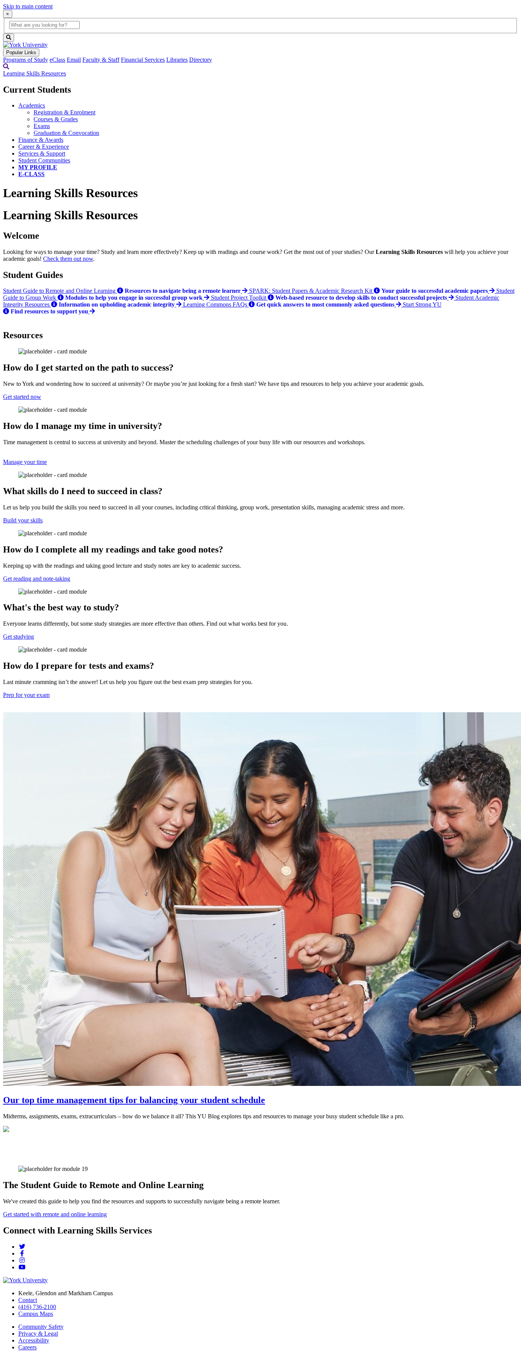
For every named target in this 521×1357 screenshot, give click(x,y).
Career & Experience (43, 146)
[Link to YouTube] (22, 1267)
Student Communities (44, 160)
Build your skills (23, 520)
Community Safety (41, 1326)
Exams (42, 126)
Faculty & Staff (100, 59)
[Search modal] (6, 66)
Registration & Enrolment (64, 112)
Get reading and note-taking (36, 578)
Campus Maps (35, 1313)
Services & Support (41, 153)
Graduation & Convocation (66, 133)
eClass (57, 59)
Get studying (18, 636)
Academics (31, 105)
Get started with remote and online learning (55, 1214)
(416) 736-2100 (37, 1307)
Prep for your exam (26, 695)
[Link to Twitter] (22, 1246)
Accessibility (33, 1340)
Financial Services (143, 59)
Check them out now (68, 258)
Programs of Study (25, 59)
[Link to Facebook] (22, 1253)
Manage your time (25, 462)
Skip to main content (28, 6)
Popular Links (21, 52)
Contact (27, 1300)
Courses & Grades (56, 119)
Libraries (177, 59)
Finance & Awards (40, 140)
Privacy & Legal (38, 1333)
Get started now (22, 396)
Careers (27, 1347)
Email (74, 59)
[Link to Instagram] (22, 1260)
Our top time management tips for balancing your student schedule (134, 1100)
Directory (200, 59)
